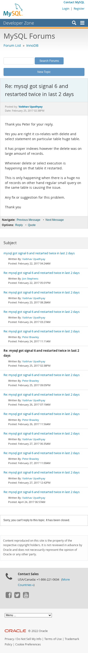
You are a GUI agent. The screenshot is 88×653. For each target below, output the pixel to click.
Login (65, 8)
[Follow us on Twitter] (17, 597)
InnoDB (32, 45)
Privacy (9, 639)
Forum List (12, 45)
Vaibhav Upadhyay (33, 259)
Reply (19, 225)
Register (79, 8)
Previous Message (28, 220)
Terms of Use (53, 639)
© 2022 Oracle (38, 631)
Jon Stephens (30, 278)
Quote (32, 225)
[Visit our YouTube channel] (26, 597)
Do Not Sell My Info (28, 639)
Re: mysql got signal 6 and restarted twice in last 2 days (42, 273)
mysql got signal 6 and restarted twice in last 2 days (39, 253)
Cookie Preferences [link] (28, 644)
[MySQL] (13, 10)
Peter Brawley (30, 337)
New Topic (44, 72)
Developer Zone (18, 23)
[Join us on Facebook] (8, 597)
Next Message (55, 220)
